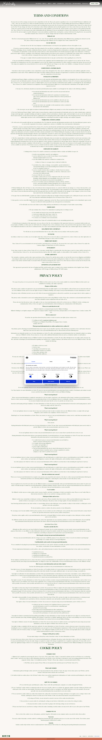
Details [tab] (51, 361)
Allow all (68, 381)
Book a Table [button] (94, 3)
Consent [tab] (33, 361)
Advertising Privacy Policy (51, 524)
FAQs (80, 736)
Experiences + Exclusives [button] (64, 3)
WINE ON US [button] (85, 3)
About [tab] (68, 361)
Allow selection (51, 381)
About (50, 3)
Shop (54, 3)
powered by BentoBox (51, 738)
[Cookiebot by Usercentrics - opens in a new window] (71, 358)
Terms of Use (96, 736)
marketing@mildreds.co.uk (49, 320)
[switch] (44, 377)
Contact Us (84, 736)
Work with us (90, 736)
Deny (34, 381)
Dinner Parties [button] (77, 3)
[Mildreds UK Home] (8, 3)
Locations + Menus (41, 3)
